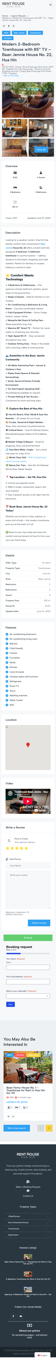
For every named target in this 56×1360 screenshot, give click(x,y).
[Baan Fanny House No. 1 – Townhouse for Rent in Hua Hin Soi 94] (28, 1257)
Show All (41, 149)
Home (5, 16)
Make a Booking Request (28, 1187)
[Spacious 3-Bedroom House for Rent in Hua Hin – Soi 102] (28, 1289)
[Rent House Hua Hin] (13, 5)
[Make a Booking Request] (28, 1181)
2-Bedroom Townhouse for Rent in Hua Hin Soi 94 (28, 1279)
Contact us (28, 1196)
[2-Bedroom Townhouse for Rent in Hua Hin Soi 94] (28, 1274)
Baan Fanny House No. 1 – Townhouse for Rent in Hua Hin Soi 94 (28, 1263)
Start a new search (17, 1128)
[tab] (28, 938)
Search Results (18, 16)
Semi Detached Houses (18, 1222)
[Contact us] (28, 1190)
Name (8, 962)
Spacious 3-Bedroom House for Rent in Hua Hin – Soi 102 (28, 1295)
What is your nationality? (21, 991)
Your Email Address (19, 977)
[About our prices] (29, 1325)
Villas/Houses (14, 1216)
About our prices (29, 1330)
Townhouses (13, 1229)
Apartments (13, 1235)
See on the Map (11, 76)
